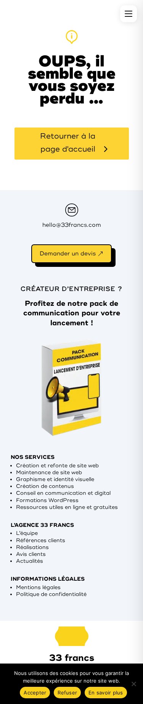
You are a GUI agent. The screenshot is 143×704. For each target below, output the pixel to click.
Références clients (40, 540)
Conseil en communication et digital (63, 493)
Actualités (29, 561)
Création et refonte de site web (57, 465)
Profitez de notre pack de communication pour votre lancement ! (71, 313)
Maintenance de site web (49, 472)
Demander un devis (68, 253)
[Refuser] (133, 684)
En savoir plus (105, 692)
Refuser (67, 692)
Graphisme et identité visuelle (55, 479)
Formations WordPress (47, 500)
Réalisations (32, 547)
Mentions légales (38, 587)
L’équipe (27, 533)
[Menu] (128, 13)
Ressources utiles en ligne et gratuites (67, 507)
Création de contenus (45, 486)
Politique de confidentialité (51, 594)
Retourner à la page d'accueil (67, 142)
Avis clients (31, 554)
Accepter (35, 692)
